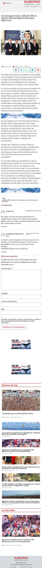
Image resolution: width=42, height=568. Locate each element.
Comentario (7, 268)
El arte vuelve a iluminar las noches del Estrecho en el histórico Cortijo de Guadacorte (21, 467)
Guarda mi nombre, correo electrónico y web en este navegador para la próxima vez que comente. (21, 321)
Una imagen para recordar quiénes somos (17, 413)
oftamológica (21, 200)
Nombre (4, 293)
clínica (14, 200)
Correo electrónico (9, 301)
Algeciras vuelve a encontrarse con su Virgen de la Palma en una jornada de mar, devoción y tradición (21, 502)
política (9, 200)
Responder (4, 226)
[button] (16, 70)
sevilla (4, 200)
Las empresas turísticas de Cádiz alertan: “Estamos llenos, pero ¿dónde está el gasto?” (21, 433)
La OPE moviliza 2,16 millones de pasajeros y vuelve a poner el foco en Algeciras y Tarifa (21, 484)
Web (2, 309)
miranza (29, 200)
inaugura (5, 201)
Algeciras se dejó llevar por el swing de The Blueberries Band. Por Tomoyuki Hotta (18, 450)
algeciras (35, 200)
